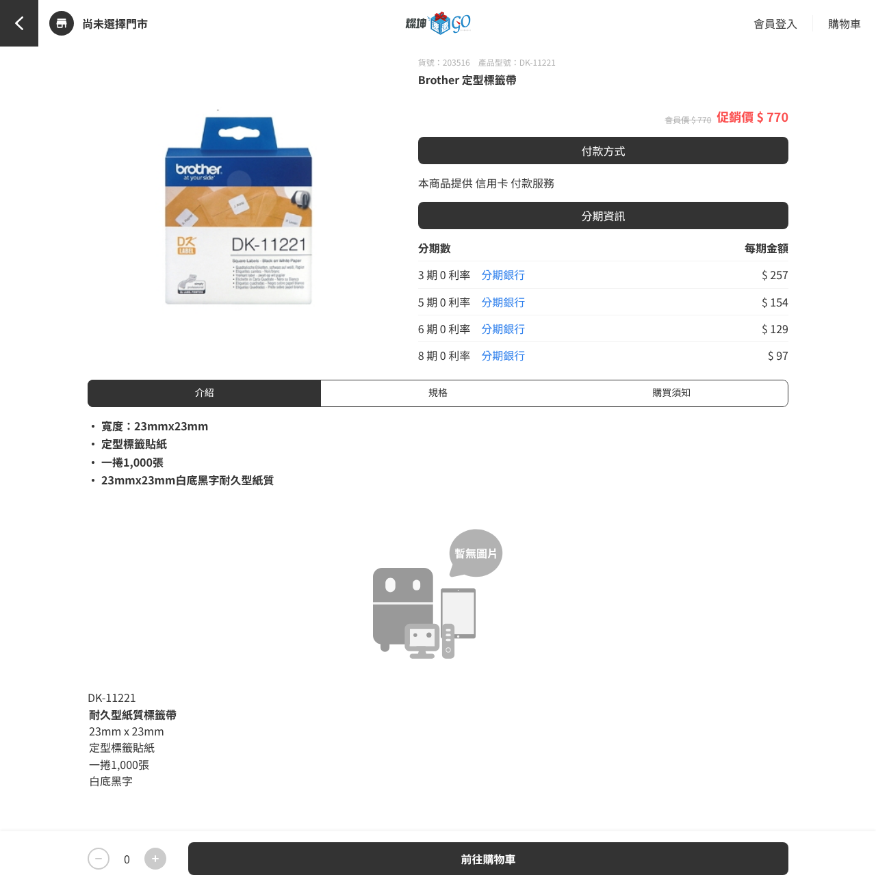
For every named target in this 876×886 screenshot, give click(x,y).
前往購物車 (488, 858)
